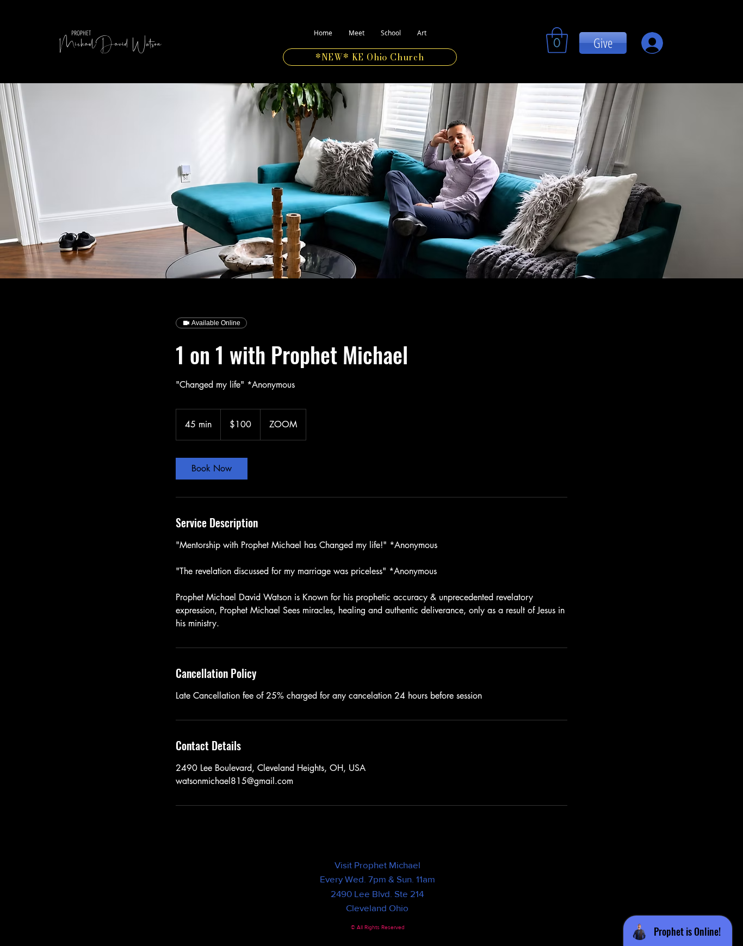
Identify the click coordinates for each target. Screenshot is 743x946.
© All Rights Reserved (378, 927)
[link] (557, 40)
